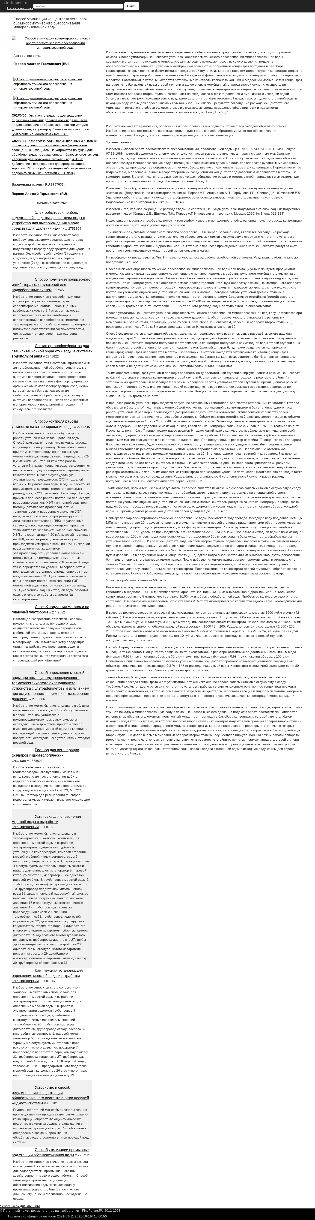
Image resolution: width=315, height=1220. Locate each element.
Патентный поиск (20, 8)
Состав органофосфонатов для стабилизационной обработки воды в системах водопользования (52, 351)
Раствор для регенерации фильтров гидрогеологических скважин (45, 755)
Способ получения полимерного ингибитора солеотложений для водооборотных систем (51, 284)
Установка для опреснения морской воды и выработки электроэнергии (46, 821)
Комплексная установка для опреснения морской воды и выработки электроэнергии (47, 975)
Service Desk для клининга (20, 1206)
